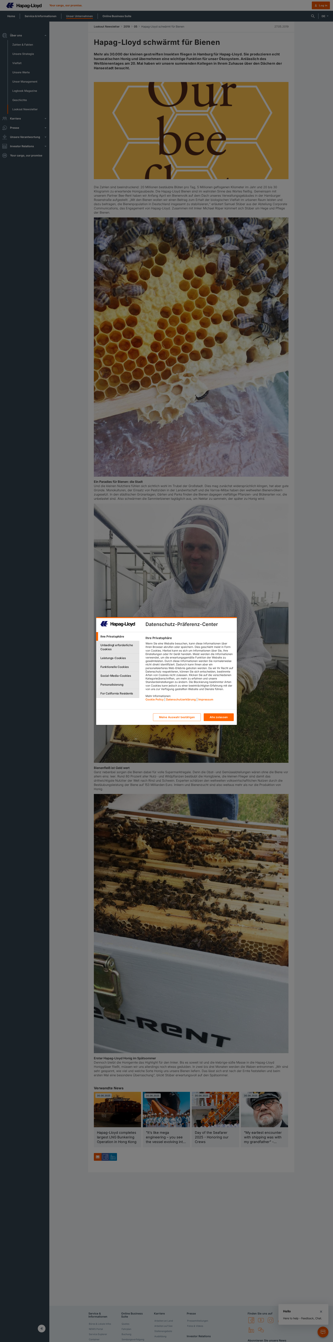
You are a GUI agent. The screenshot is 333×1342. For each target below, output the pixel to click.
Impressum (205, 699)
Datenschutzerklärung (181, 699)
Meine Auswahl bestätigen (177, 717)
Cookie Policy (154, 699)
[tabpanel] (189, 669)
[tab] (117, 636)
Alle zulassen (219, 717)
